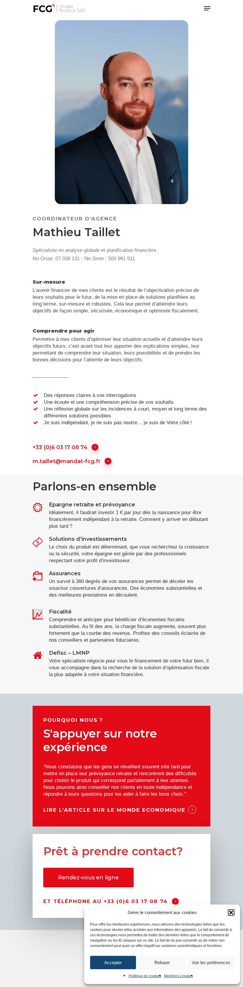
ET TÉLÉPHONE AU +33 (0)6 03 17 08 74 (105, 901)
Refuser (162, 962)
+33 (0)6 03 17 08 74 (60, 447)
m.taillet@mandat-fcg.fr (66, 461)
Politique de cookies (145, 976)
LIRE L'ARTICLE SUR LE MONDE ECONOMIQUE (114, 810)
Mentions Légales (178, 976)
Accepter (113, 962)
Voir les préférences (211, 962)
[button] (231, 913)
